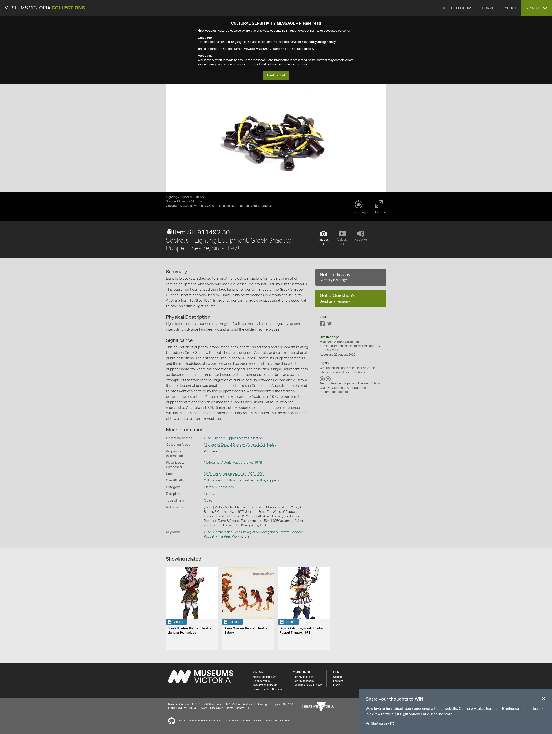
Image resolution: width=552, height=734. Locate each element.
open (344, 368)
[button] (536, 8)
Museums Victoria (44, 8)
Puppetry (273, 480)
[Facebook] (322, 324)
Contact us (242, 708)
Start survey (380, 723)
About (510, 8)
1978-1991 (255, 473)
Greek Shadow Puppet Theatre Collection (233, 438)
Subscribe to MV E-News (307, 685)
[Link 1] (209, 507)
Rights (229, 708)
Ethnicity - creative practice (246, 480)
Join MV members (303, 677)
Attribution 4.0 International (253, 205)
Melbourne (211, 462)
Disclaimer (216, 708)
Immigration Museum (265, 685)
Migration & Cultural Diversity (224, 444)
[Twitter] (329, 324)
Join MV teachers (303, 681)
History (209, 494)
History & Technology (219, 487)
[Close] (543, 699)
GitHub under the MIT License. (272, 720)
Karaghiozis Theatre (275, 532)
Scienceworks (261, 681)
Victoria (226, 462)
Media (336, 685)
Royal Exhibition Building (267, 689)
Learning (338, 681)
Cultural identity (215, 480)
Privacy (203, 708)
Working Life (240, 536)
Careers (337, 677)
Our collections (456, 8)
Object (208, 500)
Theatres (224, 536)
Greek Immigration (247, 532)
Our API (488, 8)
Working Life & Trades (261, 444)
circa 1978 (254, 462)
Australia (239, 462)
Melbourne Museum (264, 677)
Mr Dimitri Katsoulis (218, 473)
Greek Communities (218, 532)
